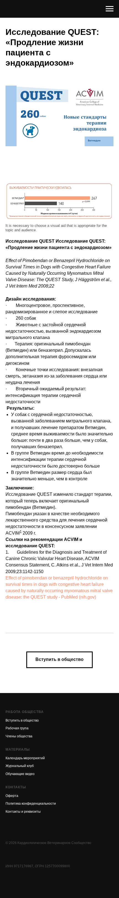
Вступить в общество (22, 720)
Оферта (12, 796)
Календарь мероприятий (25, 758)
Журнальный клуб (20, 766)
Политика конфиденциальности (31, 803)
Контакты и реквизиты (23, 812)
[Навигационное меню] (109, 9)
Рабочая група (17, 728)
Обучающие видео (20, 774)
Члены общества (19, 736)
